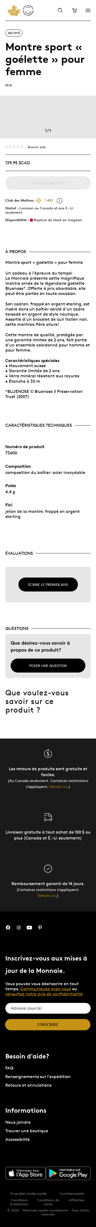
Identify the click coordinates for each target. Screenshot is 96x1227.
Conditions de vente (48, 1202)
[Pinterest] (40, 927)
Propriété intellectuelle (28, 1193)
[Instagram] (18, 927)
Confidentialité (72, 1193)
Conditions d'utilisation (19, 1202)
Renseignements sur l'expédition (38, 1076)
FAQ (9, 1068)
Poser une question (48, 665)
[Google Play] (68, 1173)
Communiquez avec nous (45, 988)
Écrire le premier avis (48, 584)
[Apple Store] (26, 1173)
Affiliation (77, 1200)
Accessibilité (17, 1139)
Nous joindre (18, 1122)
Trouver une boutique (26, 1130)
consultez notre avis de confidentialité (43, 993)
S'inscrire (47, 1024)
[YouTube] (29, 927)
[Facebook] (8, 927)
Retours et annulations (28, 1085)
